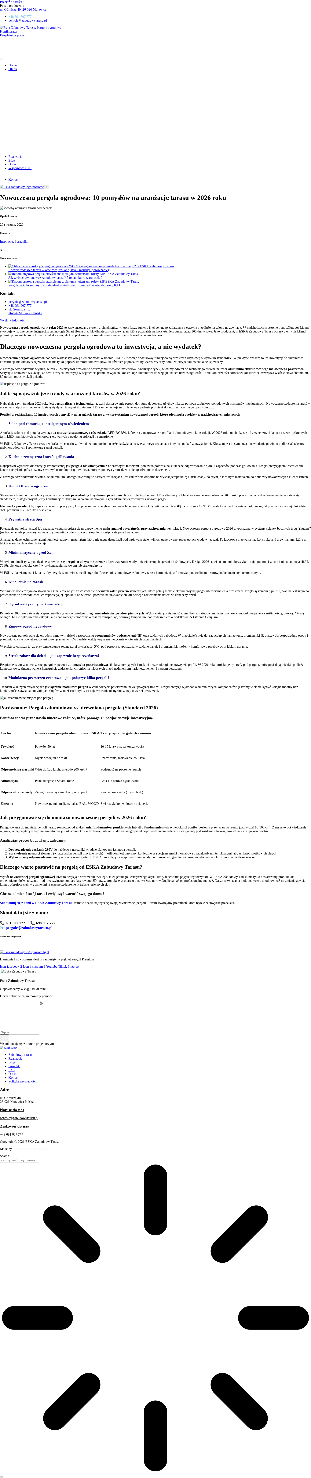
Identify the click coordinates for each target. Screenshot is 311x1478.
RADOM (158, 945)
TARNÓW (195, 945)
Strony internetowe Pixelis (30, 1149)
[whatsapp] (4, 1038)
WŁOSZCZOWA (47, 945)
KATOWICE (122, 945)
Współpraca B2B (20, 168)
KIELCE (6, 945)
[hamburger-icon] (1, 59)
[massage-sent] (71, 1032)
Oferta (12, 69)
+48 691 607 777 (11, 1134)
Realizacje (15, 156)
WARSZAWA (100, 945)
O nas (12, 164)
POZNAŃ (142, 945)
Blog (11, 160)
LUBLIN (68, 945)
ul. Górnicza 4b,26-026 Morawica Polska (17, 1099)
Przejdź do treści (11, 2)
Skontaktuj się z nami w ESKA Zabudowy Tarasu (36, 903)
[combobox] (19, 1160)
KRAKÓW (23, 945)
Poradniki (21, 241)
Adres (5, 1089)
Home (12, 65)
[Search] (1, 1477)
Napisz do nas (12, 1110)
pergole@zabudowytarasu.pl (19, 1118)
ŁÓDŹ (82, 945)
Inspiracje (6, 241)
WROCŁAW (215, 945)
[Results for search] (155, 1318)
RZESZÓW (176, 945)
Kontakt (13, 179)
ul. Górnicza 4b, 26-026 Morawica (23, 9)
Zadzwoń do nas (14, 1126)
